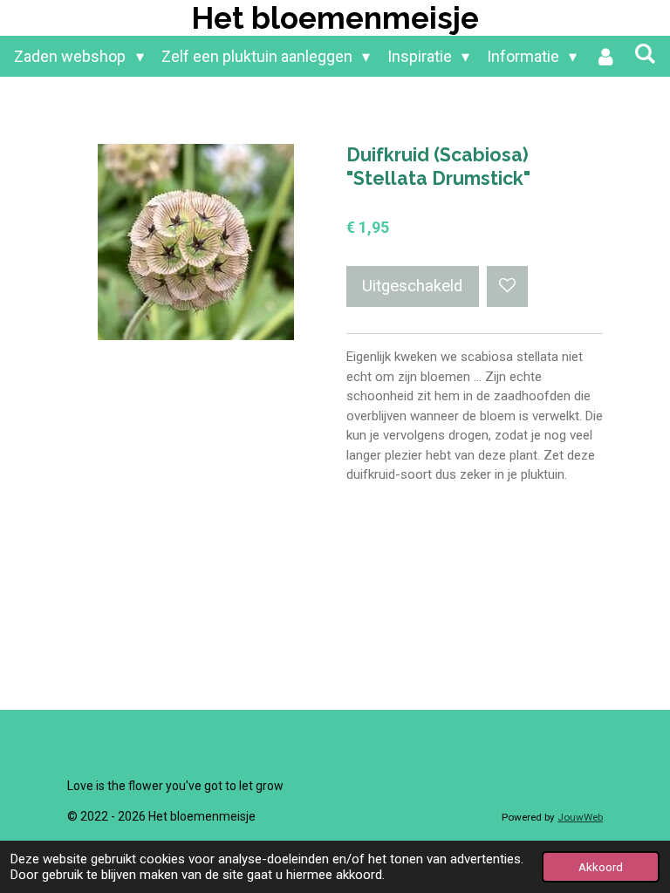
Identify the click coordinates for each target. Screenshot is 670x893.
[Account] (605, 56)
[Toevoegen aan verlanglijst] (507, 286)
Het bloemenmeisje (335, 18)
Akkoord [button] (600, 867)
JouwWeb (580, 817)
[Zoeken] (644, 54)
